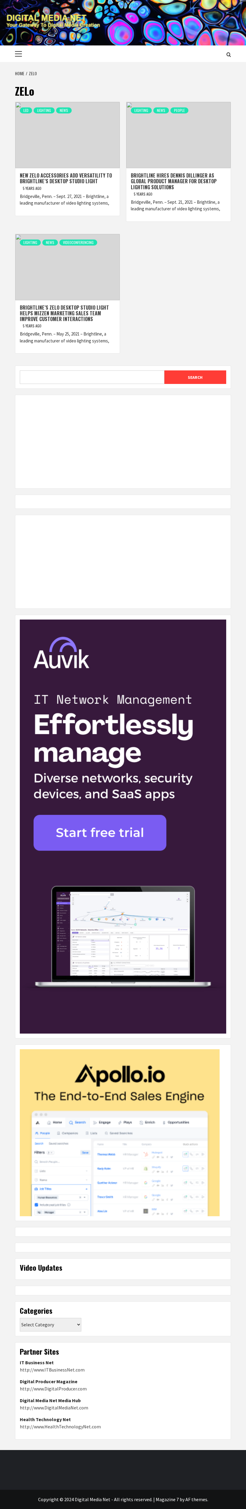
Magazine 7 (167, 1499)
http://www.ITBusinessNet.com (52, 1370)
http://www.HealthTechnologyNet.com (60, 1427)
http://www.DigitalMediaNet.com (54, 1408)
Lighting (44, 110)
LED (25, 110)
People (179, 110)
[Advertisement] (123, 442)
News (64, 110)
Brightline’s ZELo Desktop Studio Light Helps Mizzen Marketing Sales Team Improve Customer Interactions (64, 313)
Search (195, 377)
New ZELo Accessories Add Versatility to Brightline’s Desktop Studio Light (66, 178)
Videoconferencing (78, 242)
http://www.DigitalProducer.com (53, 1389)
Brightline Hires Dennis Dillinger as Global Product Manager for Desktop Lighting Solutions (174, 181)
